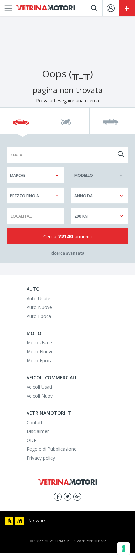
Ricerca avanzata (68, 253)
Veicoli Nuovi (40, 396)
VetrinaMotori (45, 8)
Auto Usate (38, 298)
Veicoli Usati (39, 387)
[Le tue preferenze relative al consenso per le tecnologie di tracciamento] (123, 548)
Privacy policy (41, 458)
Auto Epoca (39, 316)
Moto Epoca (40, 360)
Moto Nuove (40, 351)
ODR (32, 440)
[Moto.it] (19, 521)
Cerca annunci (67, 236)
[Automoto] (9, 521)
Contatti (35, 422)
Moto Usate (39, 343)
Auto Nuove (39, 307)
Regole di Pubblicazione (52, 449)
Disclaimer (38, 431)
